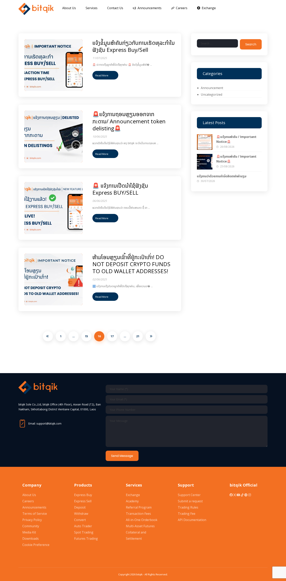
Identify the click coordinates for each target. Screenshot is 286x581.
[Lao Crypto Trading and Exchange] (36, 9)
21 (137, 336)
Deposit (80, 507)
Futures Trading (86, 538)
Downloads (30, 538)
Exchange (133, 495)
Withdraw (81, 513)
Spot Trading (83, 532)
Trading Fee (186, 513)
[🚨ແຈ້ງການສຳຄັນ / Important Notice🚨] (204, 142)
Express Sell (82, 501)
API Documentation (192, 520)
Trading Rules (188, 507)
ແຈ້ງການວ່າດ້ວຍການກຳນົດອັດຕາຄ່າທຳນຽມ (221, 176)
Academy (132, 501)
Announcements (34, 507)
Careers (28, 501)
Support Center (189, 495)
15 (86, 336)
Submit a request (190, 501)
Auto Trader (83, 526)
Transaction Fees (138, 513)
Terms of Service (34, 513)
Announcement (212, 88)
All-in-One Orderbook (141, 520)
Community (30, 526)
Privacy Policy (32, 520)
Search (250, 44)
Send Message (122, 456)
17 (112, 336)
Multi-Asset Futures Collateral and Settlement (140, 532)
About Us (29, 495)
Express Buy (83, 495)
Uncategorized (211, 94)
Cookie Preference (35, 545)
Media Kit (29, 532)
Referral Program (139, 507)
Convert (80, 520)
